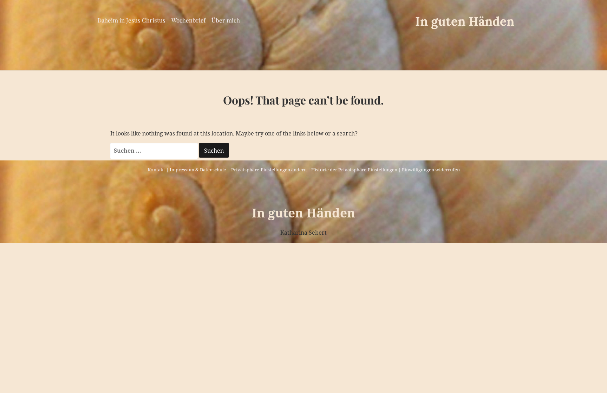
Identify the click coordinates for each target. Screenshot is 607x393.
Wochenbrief (188, 20)
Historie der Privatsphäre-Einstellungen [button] (354, 169)
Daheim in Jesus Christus (131, 20)
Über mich (225, 20)
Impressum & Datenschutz (198, 169)
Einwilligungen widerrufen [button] (431, 169)
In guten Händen (464, 21)
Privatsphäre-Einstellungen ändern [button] (269, 169)
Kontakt (156, 169)
